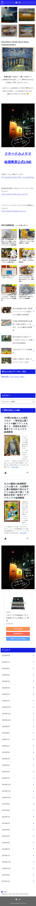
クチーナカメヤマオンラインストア (14, 194)
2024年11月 (6, 791)
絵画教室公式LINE (17, 162)
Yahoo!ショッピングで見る (18, 638)
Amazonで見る (18, 629)
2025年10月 (6, 720)
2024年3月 (6, 843)
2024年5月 (6, 830)
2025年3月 (6, 765)
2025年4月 (6, 759)
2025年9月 (6, 726)
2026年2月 (6, 694)
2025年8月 (6, 733)
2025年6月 (6, 746)
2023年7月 (6, 881)
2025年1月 (6, 778)
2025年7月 (6, 739)
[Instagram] (19, 2)
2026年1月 (6, 701)
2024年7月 (6, 817)
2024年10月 (6, 797)
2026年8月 (6, 655)
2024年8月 (6, 810)
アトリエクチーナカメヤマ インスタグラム (17, 177)
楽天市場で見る (18, 633)
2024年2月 (6, 849)
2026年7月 (6, 662)
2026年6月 (6, 668)
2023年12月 (6, 862)
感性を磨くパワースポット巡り (12, 376)
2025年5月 (6, 752)
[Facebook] (16, 2)
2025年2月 (6, 772)
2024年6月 (6, 823)
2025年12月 (6, 707)
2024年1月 (6, 855)
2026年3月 (6, 688)
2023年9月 (6, 875)
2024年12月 (6, 784)
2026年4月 (6, 681)
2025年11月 (6, 714)
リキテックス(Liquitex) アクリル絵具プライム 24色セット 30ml (17, 618)
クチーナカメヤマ (18, 153)
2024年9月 (6, 804)
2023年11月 (6, 868)
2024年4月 (6, 836)
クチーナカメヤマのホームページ (13, 211)
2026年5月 (6, 675)
